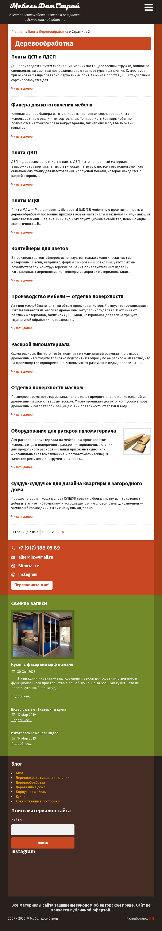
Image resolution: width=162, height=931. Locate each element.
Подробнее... (21, 696)
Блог (19, 773)
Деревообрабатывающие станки (42, 778)
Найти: (16, 820)
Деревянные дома (30, 787)
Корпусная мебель (31, 792)
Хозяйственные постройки (38, 801)
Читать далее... (23, 88)
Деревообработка (30, 783)
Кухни (21, 797)
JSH (151, 918)
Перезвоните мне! (31, 585)
